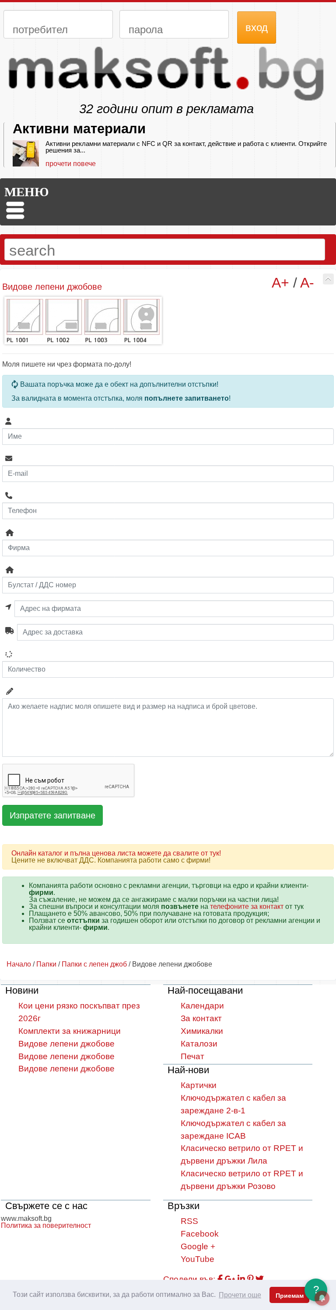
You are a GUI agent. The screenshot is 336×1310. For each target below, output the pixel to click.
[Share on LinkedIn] (241, 1279)
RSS (189, 1221)
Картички (199, 1085)
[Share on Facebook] (220, 1279)
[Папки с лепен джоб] (328, 279)
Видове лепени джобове (66, 1043)
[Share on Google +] (230, 1279)
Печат (192, 1056)
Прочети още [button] (240, 1295)
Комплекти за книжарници (69, 1031)
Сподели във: (189, 1279)
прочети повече (71, 163)
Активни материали (79, 128)
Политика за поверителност (46, 1225)
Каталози (199, 1043)
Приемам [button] (290, 1295)
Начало (19, 964)
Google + (198, 1246)
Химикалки (202, 1031)
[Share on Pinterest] (250, 1279)
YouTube (197, 1259)
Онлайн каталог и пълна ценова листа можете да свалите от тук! (116, 853)
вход (256, 27)
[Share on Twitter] (260, 1279)
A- (307, 283)
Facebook (200, 1233)
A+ (280, 283)
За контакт (201, 1018)
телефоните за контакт (247, 906)
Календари (202, 1005)
